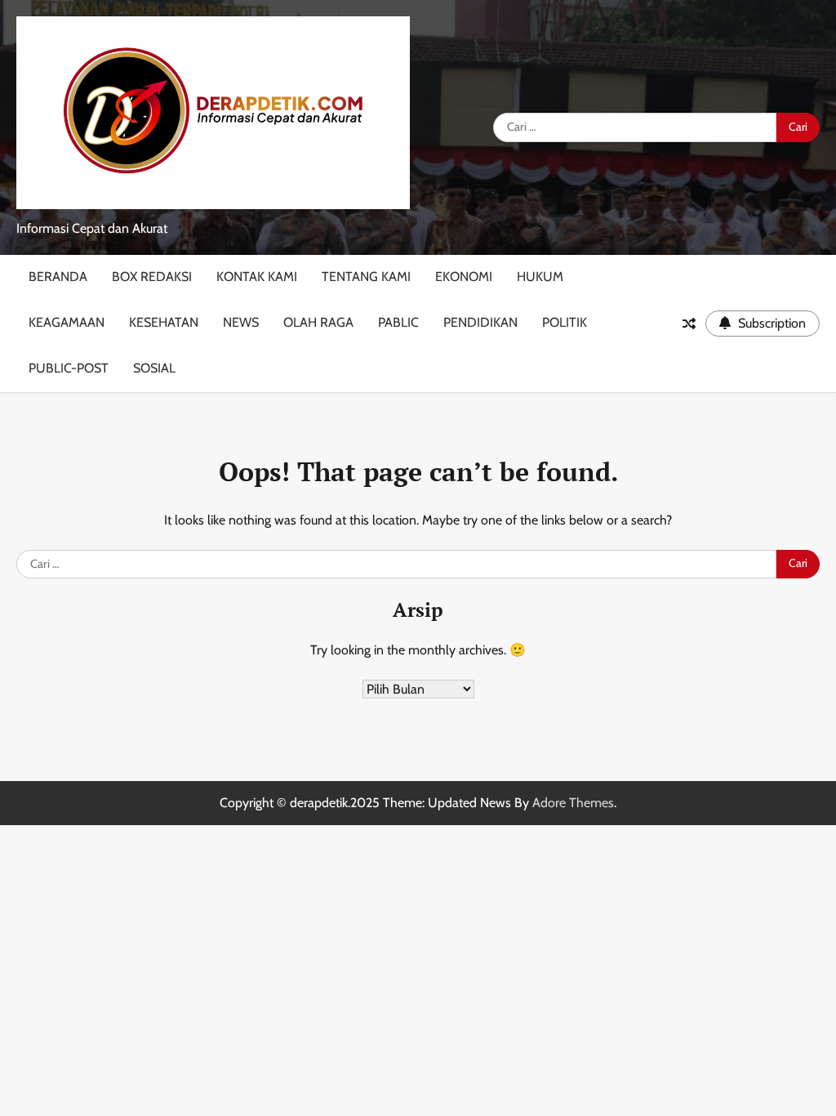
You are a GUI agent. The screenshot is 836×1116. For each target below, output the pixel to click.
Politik (564, 322)
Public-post (69, 368)
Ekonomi (463, 276)
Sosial (154, 368)
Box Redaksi (152, 276)
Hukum (540, 276)
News (241, 322)
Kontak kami (256, 276)
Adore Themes (573, 802)
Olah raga (318, 322)
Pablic (398, 322)
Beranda (58, 276)
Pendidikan (480, 322)
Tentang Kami (366, 276)
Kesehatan (163, 322)
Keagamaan (66, 322)
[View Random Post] (689, 323)
